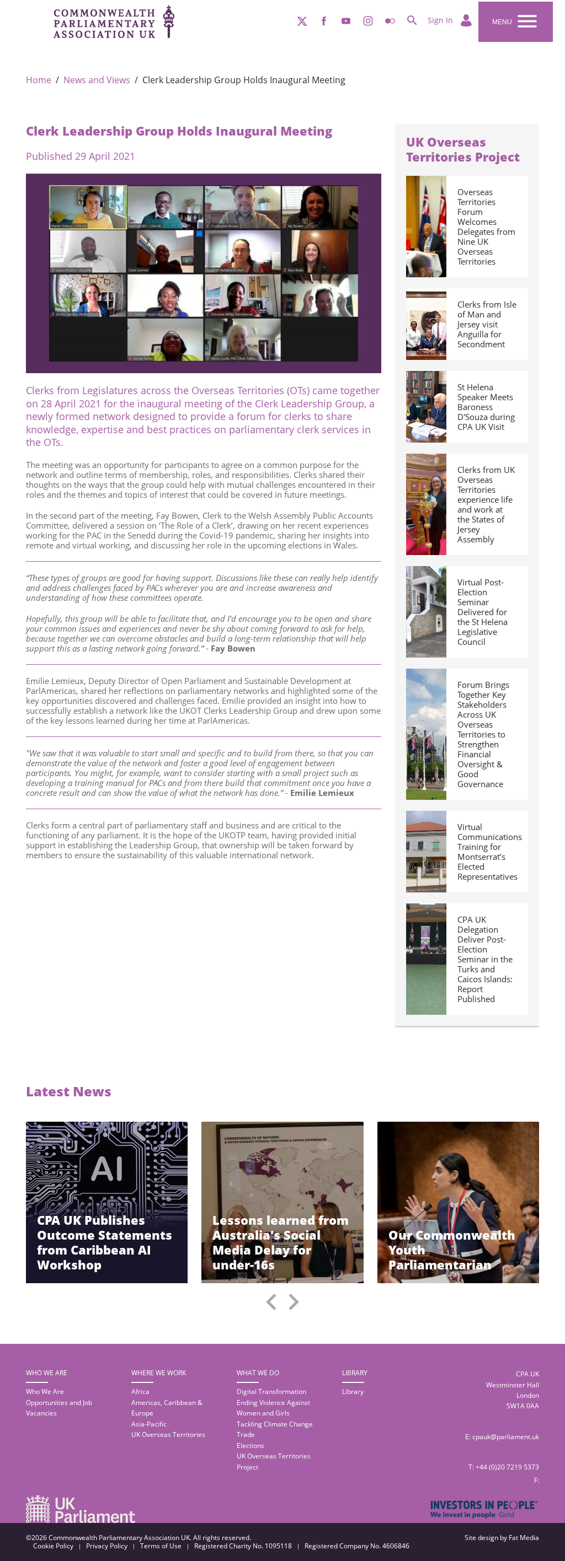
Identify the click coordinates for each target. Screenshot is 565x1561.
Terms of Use (161, 1546)
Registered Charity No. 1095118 (243, 1546)
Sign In (441, 20)
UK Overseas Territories (168, 1434)
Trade (246, 1434)
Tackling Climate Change (275, 1424)
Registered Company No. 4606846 (357, 1546)
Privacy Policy (106, 1546)
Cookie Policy (53, 1546)
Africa (140, 1391)
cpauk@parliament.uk (505, 1436)
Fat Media (524, 1537)
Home (38, 80)
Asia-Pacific (149, 1424)
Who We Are (45, 1391)
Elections (250, 1445)
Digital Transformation (271, 1391)
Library (353, 1391)
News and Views (96, 80)
